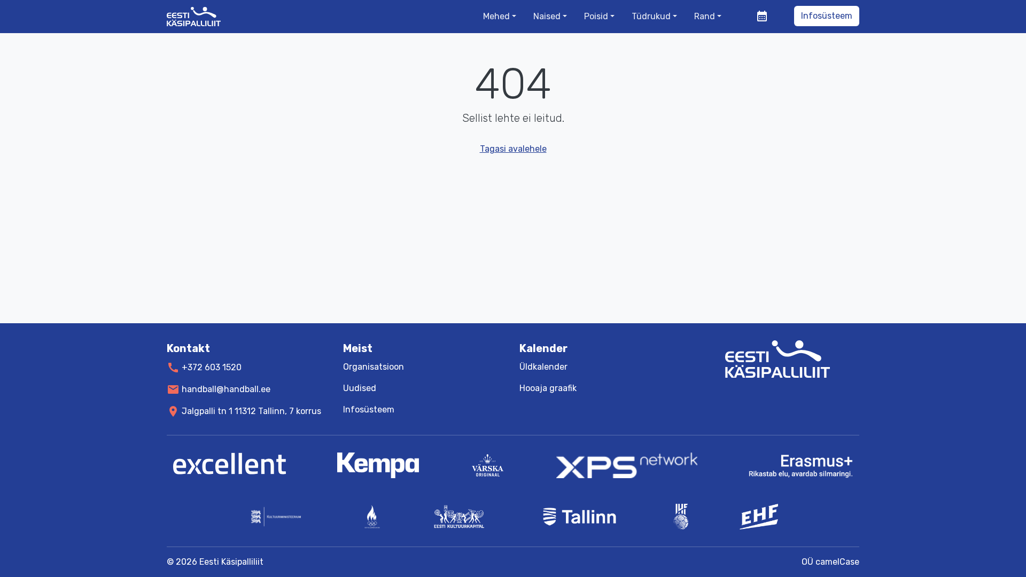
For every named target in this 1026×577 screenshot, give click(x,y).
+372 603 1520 (212, 367)
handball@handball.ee (226, 389)
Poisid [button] (596, 16)
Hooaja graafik (548, 388)
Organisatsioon (373, 367)
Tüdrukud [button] (651, 16)
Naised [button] (547, 16)
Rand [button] (704, 16)
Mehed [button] (496, 16)
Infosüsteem (826, 16)
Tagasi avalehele (513, 149)
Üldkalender (543, 367)
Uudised (359, 388)
